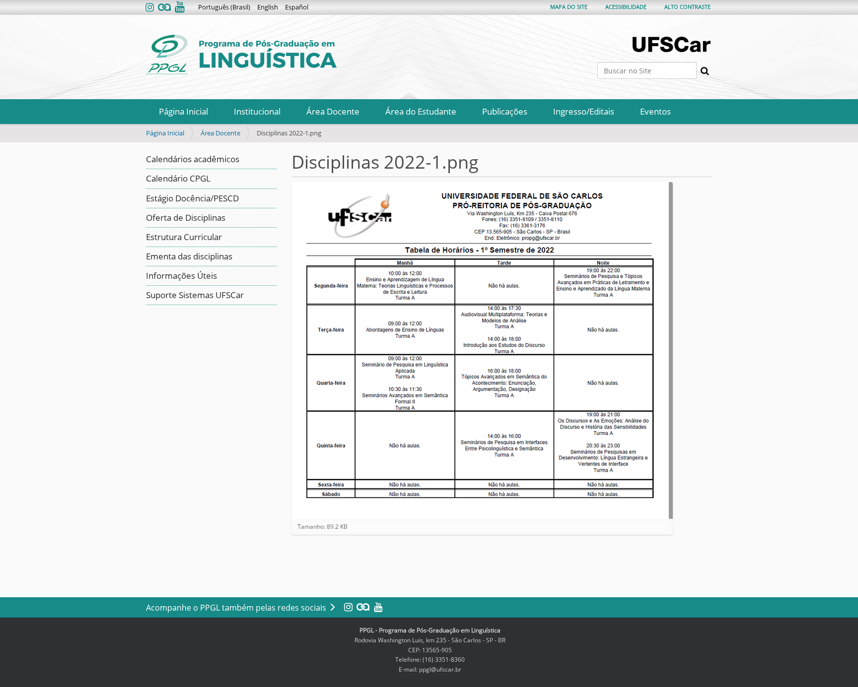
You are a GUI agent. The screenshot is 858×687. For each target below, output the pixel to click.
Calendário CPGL (178, 178)
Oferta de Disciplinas (185, 217)
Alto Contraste (687, 6)
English (267, 6)
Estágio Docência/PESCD (192, 198)
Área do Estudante (420, 111)
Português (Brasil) (224, 6)
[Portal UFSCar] (672, 44)
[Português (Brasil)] (241, 54)
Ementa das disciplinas (189, 256)
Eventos (655, 111)
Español (296, 6)
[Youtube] (179, 7)
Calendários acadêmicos (192, 159)
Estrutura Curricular (184, 237)
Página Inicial (183, 111)
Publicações (504, 111)
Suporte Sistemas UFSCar (195, 295)
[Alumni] (164, 7)
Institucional (257, 111)
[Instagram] (150, 7)
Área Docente (332, 111)
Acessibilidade (625, 6)
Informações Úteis (181, 275)
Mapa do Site (568, 6)
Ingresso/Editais (583, 111)
